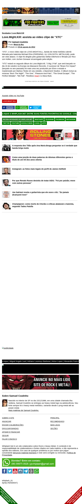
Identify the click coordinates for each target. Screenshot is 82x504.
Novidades (6, 33)
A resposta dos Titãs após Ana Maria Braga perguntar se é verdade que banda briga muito (44, 147)
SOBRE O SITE (8, 418)
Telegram (49, 119)
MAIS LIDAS (55, 425)
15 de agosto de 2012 (26, 47)
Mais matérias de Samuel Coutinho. (23, 410)
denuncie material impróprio (25, 453)
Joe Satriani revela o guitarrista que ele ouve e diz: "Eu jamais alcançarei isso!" (40, 193)
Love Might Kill (18, 33)
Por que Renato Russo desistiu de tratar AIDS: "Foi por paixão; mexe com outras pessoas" (43, 182)
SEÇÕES (54, 428)
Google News (27, 123)
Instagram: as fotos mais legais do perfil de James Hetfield (39, 169)
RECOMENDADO (57, 421)
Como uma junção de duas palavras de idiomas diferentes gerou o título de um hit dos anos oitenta (42, 158)
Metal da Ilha (19, 44)
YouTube (15, 123)
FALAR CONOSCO (9, 439)
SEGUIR (5, 436)
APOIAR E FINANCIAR (11, 432)
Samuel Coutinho (20, 42)
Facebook (60, 119)
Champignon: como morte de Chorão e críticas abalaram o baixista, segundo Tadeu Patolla (43, 205)
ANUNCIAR (6, 421)
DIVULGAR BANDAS (10, 428)
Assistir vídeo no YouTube (13, 96)
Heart (36, 76)
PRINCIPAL (54, 418)
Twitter (6, 123)
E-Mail (37, 123)
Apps (44, 123)
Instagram (70, 119)
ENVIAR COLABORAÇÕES (12, 425)
